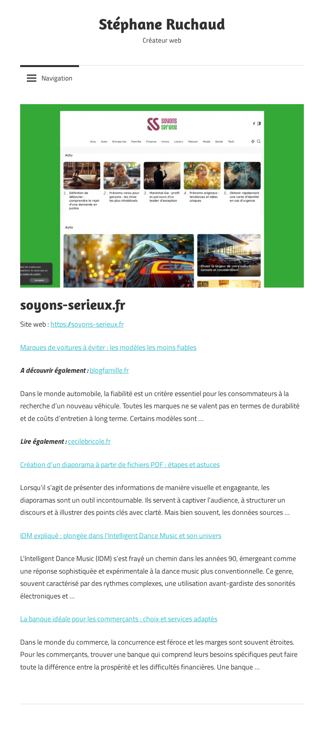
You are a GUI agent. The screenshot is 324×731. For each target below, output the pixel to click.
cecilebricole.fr (89, 441)
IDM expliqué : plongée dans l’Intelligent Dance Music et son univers (120, 535)
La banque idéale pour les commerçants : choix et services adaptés (118, 618)
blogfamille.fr (109, 370)
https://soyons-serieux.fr (87, 324)
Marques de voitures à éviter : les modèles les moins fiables (108, 347)
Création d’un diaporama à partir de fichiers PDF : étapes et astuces (120, 464)
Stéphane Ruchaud (162, 24)
